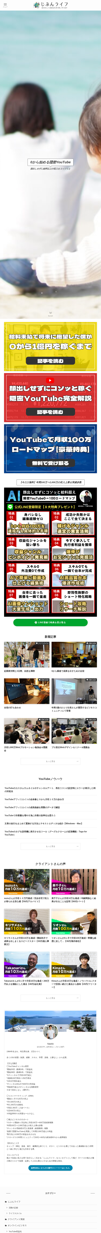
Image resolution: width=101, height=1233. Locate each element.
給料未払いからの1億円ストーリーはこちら (50, 1168)
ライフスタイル (15, 1213)
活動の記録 (13, 1208)
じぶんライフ (14, 1202)
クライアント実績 (16, 1219)
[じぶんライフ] (50, 5)
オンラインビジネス (17, 1225)
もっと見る (50, 761)
